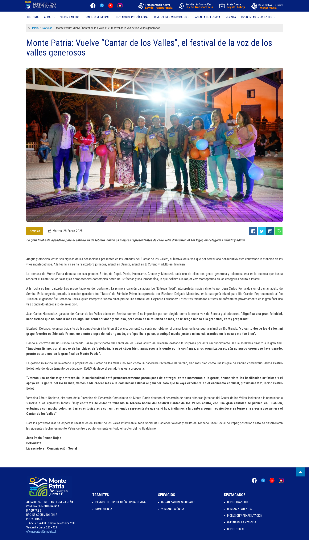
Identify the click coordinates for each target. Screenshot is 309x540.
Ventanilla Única (172, 509)
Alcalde (49, 17)
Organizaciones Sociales (178, 502)
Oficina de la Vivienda (241, 522)
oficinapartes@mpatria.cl (41, 531)
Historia (33, 17)
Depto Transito (237, 502)
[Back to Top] (300, 471)
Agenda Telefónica (208, 17)
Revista (231, 17)
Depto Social (236, 529)
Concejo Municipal (97, 17)
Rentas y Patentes (239, 509)
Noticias (47, 28)
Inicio (35, 28)
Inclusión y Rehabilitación (244, 515)
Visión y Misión (69, 17)
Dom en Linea (103, 509)
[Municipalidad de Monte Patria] (41, 5)
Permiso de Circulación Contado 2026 (120, 502)
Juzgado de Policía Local (132, 17)
